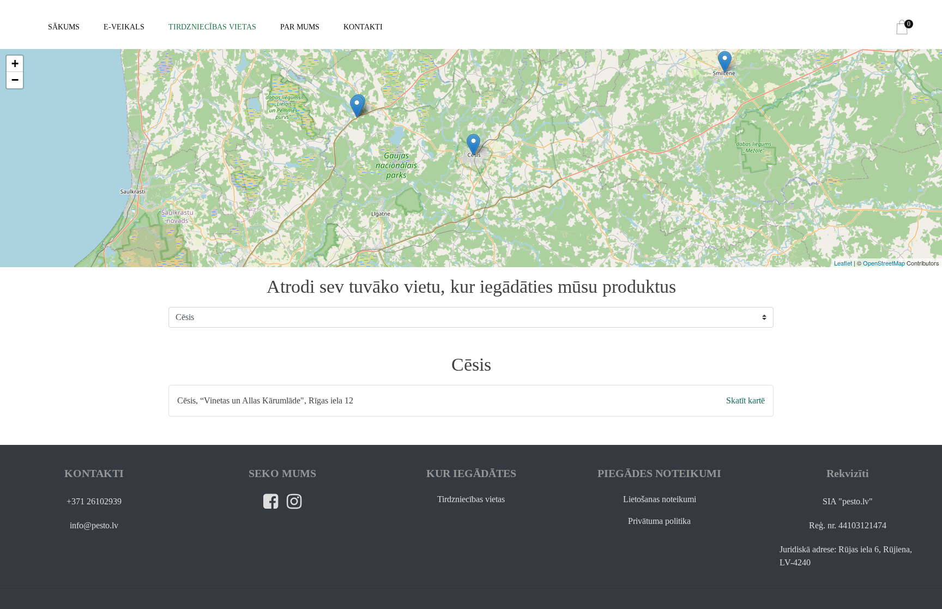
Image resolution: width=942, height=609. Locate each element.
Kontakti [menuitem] (363, 26)
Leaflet (843, 262)
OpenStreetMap (884, 262)
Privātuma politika (659, 521)
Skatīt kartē (745, 400)
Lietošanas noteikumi (659, 499)
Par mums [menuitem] (299, 26)
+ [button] (15, 63)
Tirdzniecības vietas (471, 499)
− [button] (15, 80)
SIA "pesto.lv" (848, 501)
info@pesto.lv (94, 525)
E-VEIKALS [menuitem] (124, 26)
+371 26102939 (94, 501)
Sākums (64, 26)
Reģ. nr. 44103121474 (847, 525)
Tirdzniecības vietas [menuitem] (212, 26)
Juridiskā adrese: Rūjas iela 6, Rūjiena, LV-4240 (846, 556)
